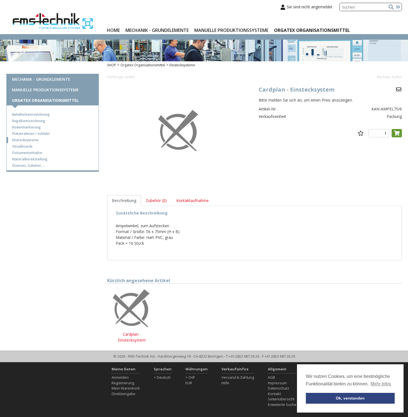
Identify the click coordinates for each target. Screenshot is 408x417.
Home (113, 30)
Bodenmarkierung (26, 127)
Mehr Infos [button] (381, 383)
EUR (188, 382)
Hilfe (225, 382)
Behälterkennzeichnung (31, 114)
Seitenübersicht (281, 398)
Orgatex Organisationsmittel (312, 30)
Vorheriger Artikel (121, 77)
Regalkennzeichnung (28, 120)
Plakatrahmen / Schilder (31, 133)
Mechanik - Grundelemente (157, 30)
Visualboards (22, 146)
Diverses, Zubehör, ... (28, 165)
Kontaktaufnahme (192, 200)
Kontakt (274, 393)
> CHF (190, 377)
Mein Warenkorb (126, 388)
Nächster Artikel (389, 77)
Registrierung (123, 382)
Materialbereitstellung (29, 159)
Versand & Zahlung (237, 377)
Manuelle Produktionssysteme (231, 30)
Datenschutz (278, 388)
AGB (271, 377)
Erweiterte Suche (282, 404)
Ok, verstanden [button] (350, 398)
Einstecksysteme (25, 140)
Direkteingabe (123, 393)
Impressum (277, 382)
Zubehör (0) (156, 200)
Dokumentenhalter (27, 152)
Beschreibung (124, 200)
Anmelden (120, 377)
